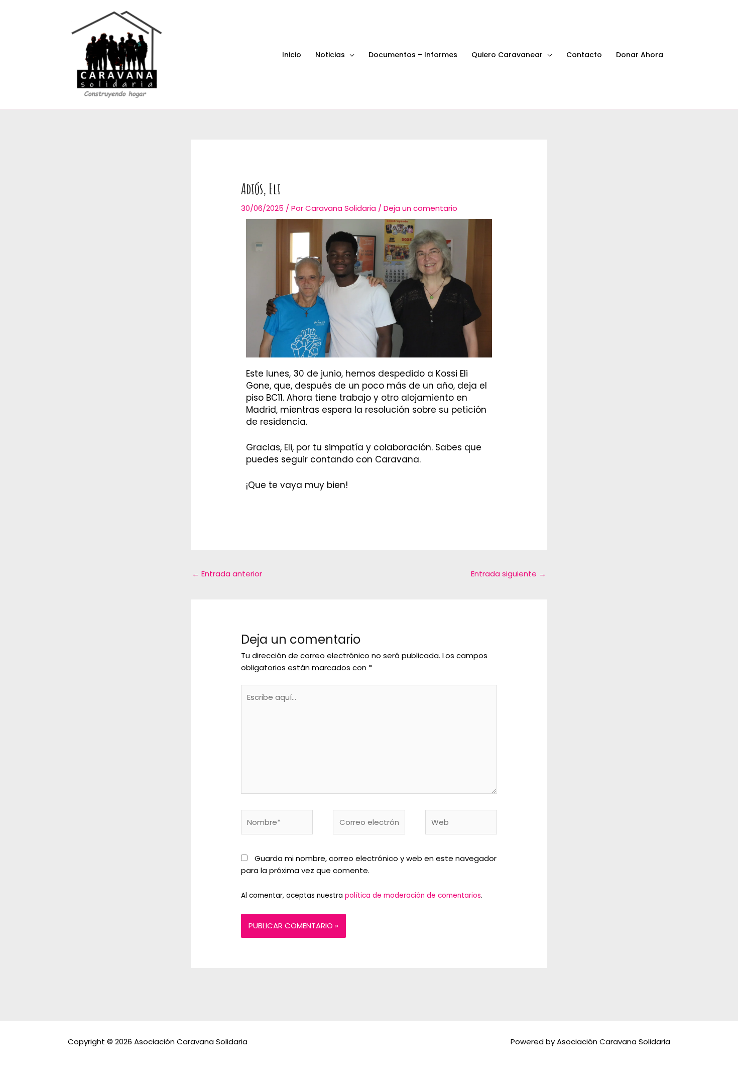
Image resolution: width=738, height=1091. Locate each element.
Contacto (584, 55)
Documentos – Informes (412, 55)
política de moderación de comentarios (413, 895)
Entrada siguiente (508, 573)
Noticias (330, 55)
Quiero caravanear (507, 55)
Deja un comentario (420, 208)
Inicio (291, 55)
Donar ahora (639, 55)
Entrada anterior (227, 573)
